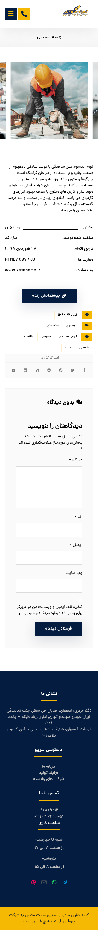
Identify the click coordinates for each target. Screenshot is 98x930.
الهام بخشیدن (68, 337)
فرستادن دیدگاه (58, 629)
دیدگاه (75, 460)
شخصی (84, 347)
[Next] (83, 101)
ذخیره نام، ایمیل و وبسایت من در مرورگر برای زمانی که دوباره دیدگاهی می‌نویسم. (49, 610)
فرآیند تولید (48, 773)
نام (78, 517)
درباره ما (48, 767)
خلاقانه (28, 337)
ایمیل (76, 545)
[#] (65, 882)
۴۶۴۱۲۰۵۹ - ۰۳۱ (49, 817)
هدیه (68, 347)
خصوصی (46, 337)
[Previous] (14, 101)
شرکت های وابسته (48, 779)
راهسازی (71, 326)
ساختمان (53, 326)
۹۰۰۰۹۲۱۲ (49, 810)
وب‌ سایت (74, 573)
